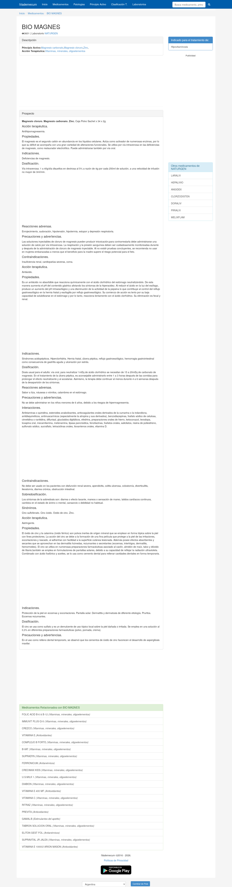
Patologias (79, 4)
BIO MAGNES (54, 13)
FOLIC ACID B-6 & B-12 (56, 714)
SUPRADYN (49, 756)
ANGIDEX (176, 189)
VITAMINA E (37, 735)
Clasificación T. (119, 4)
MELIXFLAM (178, 217)
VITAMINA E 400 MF (41, 791)
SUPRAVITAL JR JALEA (56, 839)
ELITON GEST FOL (41, 832)
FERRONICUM (38, 763)
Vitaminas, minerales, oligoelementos (65, 51)
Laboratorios (139, 4)
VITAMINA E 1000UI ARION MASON (50, 846)
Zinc (85, 47)
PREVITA (35, 811)
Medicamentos (60, 4)
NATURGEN (51, 33)
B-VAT (46, 749)
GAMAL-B (41, 818)
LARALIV (176, 175)
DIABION (48, 784)
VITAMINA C (50, 798)
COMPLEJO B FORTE (55, 742)
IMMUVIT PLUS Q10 (54, 721)
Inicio (45, 4)
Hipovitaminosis (179, 46)
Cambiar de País (140, 883)
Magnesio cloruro (73, 47)
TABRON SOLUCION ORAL (58, 825)
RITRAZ (47, 805)
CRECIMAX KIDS (52, 770)
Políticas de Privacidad (116, 860)
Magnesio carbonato (52, 47)
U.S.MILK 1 (49, 777)
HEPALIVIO (177, 182)
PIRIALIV (176, 210)
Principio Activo (98, 4)
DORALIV (176, 203)
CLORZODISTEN (180, 196)
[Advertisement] (91, 82)
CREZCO (48, 728)
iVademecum (28, 4)
